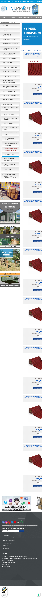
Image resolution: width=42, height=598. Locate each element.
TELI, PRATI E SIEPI (8, 104)
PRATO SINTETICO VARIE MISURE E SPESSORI (10, 113)
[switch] (4, 595)
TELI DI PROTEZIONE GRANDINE (9, 165)
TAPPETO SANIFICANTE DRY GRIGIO (11, 144)
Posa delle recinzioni (9, 543)
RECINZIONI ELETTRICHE (9, 76)
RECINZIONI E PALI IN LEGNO (10, 67)
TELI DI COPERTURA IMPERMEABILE (9, 159)
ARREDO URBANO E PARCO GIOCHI (10, 49)
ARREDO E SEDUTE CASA (9, 39)
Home (3, 18)
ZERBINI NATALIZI (9, 154)
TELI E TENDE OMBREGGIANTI (8, 170)
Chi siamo (12, 18)
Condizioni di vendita (9, 538)
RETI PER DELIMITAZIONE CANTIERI (10, 119)
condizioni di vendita (25, 18)
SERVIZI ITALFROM (8, 100)
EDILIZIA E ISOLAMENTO (9, 58)
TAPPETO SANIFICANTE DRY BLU (11, 139)
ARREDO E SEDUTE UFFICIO (10, 44)
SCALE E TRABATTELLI (9, 91)
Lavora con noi (7, 548)
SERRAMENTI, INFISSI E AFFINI (11, 95)
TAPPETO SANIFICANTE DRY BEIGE (11, 133)
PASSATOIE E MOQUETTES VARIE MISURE (11, 108)
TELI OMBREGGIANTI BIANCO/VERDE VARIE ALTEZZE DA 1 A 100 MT (10, 176)
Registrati (6, 545)
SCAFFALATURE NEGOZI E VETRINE (10, 87)
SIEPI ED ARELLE (8, 123)
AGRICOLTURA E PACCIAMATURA (7, 35)
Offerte (5, 26)
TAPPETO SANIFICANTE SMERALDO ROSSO (11, 149)
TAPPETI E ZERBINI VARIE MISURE (10, 128)
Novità (5, 30)
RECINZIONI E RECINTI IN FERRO (9, 72)
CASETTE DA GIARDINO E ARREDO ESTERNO (9, 54)
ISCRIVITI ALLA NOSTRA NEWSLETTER (14, 529)
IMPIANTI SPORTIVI (8, 63)
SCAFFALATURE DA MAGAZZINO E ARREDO (9, 81)
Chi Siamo (6, 535)
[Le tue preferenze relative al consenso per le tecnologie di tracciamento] (38, 594)
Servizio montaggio (9, 540)
